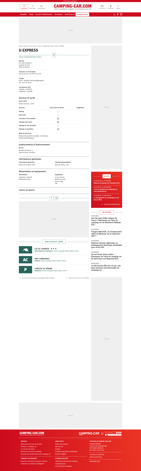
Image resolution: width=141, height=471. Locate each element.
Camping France (60, 464)
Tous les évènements (112, 204)
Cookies (57, 449)
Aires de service (33, 46)
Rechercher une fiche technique (31, 451)
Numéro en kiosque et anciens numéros (34, 461)
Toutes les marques (61, 444)
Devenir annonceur (95, 457)
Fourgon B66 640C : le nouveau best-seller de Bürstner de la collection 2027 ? (106, 234)
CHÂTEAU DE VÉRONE (43, 268)
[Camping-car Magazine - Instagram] (121, 14)
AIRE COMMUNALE (42, 259)
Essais (31, 14)
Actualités (23, 14)
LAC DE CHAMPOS (42, 249)
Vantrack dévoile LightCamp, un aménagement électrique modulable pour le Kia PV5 (106, 245)
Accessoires (59, 14)
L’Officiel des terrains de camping (66, 461)
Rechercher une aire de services (31, 444)
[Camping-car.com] (72, 7)
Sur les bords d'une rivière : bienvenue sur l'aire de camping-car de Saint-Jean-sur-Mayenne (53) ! (106, 256)
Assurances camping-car (70, 1)
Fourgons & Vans (82, 14)
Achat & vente (69, 14)
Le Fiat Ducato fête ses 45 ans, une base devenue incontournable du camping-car (106, 268)
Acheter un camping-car (29, 446)
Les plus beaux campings (63, 466)
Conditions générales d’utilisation (66, 451)
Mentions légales (60, 454)
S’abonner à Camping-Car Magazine (32, 464)
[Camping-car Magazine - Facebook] (118, 14)
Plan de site (59, 446)
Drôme (56, 46)
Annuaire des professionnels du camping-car (35, 454)
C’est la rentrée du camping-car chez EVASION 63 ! (106, 190)
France (39, 46)
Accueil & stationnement (44, 14)
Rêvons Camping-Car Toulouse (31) (106, 183)
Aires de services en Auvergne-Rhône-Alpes (38, 278)
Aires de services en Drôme (79, 278)
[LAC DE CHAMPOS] (25, 249)
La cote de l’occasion (28, 449)
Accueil (20, 46)
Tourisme (26, 46)
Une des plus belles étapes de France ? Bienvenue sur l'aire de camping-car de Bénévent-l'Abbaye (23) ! (106, 221)
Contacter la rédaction (96, 454)
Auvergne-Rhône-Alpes (48, 46)
